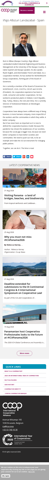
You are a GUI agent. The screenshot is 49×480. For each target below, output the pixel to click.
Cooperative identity (13, 389)
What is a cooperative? (13, 371)
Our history (9, 384)
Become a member (26, 10)
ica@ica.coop (8, 426)
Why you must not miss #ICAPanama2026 (18, 238)
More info (31, 472)
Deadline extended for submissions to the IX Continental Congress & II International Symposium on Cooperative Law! (24, 288)
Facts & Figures (11, 380)
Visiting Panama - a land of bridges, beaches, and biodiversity (24, 197)
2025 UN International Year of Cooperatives (22, 376)
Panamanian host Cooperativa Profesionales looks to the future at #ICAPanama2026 (23, 334)
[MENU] (44, 12)
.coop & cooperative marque (16, 393)
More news (24, 353)
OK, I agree (5, 476)
